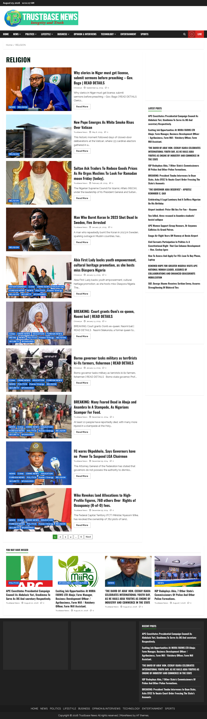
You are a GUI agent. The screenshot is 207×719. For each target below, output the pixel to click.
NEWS (15, 34)
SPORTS (144, 34)
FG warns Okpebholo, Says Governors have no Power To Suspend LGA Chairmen (39, 463)
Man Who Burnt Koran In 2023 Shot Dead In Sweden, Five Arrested (39, 229)
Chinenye (78, 88)
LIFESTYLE (46, 34)
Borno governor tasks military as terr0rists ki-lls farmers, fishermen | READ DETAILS (39, 370)
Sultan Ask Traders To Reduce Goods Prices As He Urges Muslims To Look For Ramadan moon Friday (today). (39, 183)
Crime (32, 287)
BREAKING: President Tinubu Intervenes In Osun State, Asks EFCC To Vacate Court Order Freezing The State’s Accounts (174, 179)
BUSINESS (62, 34)
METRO (12, 338)
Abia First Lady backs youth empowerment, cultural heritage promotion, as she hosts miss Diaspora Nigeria (39, 276)
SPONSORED (40, 294)
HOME (6, 34)
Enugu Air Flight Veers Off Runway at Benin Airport (173, 235)
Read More (83, 107)
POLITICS (29, 34)
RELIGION (22, 107)
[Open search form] (184, 34)
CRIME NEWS (43, 287)
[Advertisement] (174, 76)
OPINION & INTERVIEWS (85, 34)
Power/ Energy (54, 291)
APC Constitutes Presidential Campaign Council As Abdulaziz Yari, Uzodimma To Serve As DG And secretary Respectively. (173, 120)
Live (200, 34)
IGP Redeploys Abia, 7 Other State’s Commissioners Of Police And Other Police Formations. (173, 167)
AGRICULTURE (80, 583)
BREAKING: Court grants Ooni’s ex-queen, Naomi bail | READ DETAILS (39, 323)
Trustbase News (80, 132)
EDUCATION (58, 287)
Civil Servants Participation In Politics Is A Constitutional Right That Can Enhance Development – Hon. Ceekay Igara (174, 245)
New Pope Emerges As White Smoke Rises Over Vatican (39, 136)
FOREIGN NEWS (16, 291)
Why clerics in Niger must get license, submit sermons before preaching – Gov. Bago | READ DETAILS (39, 89)
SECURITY (26, 294)
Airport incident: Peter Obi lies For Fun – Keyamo (172, 209)
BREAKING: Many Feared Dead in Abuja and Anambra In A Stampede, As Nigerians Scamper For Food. (39, 416)
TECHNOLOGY (107, 34)
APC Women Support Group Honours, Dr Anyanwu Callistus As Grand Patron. (172, 227)
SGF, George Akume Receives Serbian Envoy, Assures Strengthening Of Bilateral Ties (174, 285)
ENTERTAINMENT (128, 34)
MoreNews (126, 715)
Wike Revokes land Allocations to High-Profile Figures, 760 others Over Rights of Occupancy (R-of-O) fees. (39, 510)
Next (88, 537)
